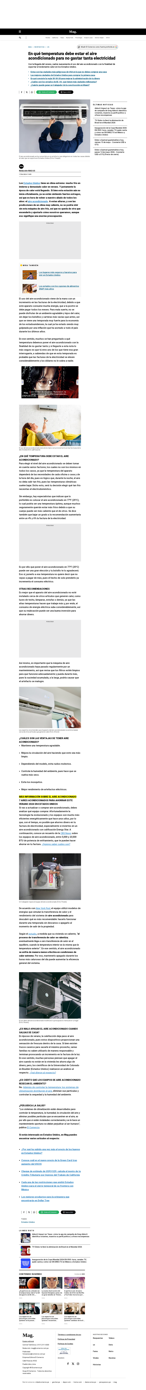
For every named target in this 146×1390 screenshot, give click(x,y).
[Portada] (28, 1339)
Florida (48, 37)
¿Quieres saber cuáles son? (56, 844)
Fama (95, 1351)
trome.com (77, 1382)
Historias (97, 1365)
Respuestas (98, 1338)
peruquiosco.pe (105, 1382)
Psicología (78, 37)
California (55, 37)
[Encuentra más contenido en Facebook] (21, 92)
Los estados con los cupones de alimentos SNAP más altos (59, 287)
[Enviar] (20, 38)
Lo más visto (26, 1231)
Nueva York (69, 37)
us (94, 1345)
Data (111, 1345)
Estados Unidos (28, 1222)
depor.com (67, 1382)
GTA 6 (108, 37)
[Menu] (21, 31)
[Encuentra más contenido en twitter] (26, 92)
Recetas (112, 1358)
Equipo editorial (28, 1341)
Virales (96, 1358)
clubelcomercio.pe (42, 1382)
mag (115, 1382)
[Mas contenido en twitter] (73, 1363)
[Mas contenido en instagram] (78, 1363)
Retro (111, 1351)
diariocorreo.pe (90, 1382)
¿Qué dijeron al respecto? (43, 1072)
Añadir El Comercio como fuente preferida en (98, 47)
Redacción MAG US (27, 171)
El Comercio (33, 1127)
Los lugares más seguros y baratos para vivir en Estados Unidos (58, 273)
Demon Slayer (99, 37)
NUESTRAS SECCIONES (100, 1334)
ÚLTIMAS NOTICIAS (103, 105)
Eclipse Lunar (88, 37)
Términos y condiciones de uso (69, 1335)
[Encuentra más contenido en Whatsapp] (31, 92)
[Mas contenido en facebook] (67, 1363)
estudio (32, 933)
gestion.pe (56, 1382)
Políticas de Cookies (65, 1344)
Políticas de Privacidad (66, 1339)
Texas (62, 37)
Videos (111, 1338)
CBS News (66, 833)
